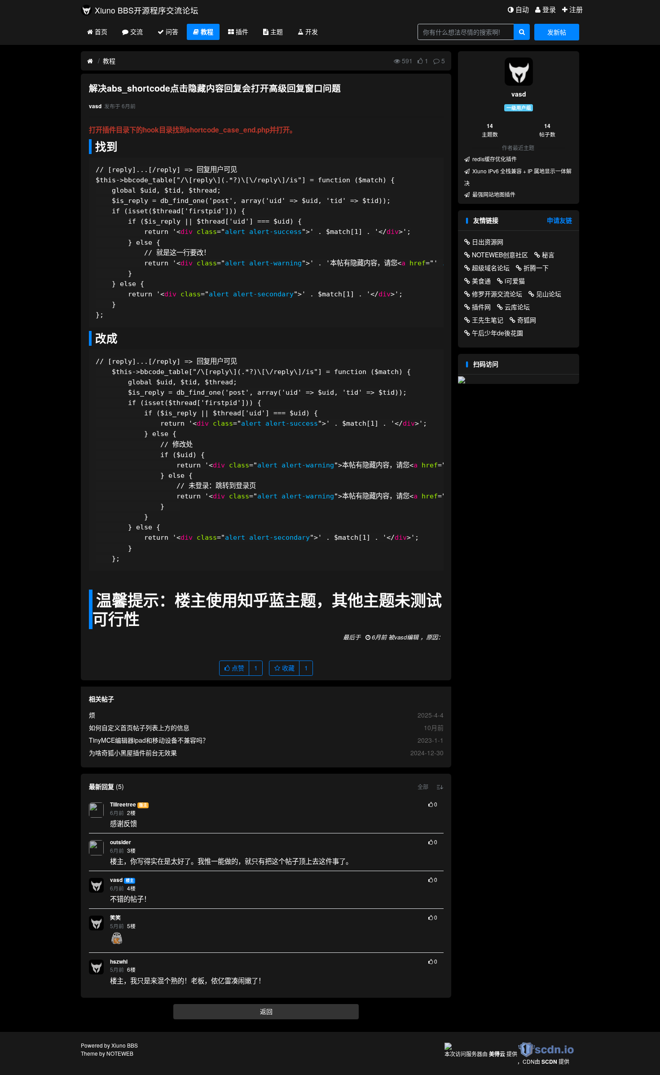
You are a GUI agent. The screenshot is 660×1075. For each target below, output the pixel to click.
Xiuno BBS (124, 1045)
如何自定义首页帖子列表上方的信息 (139, 727)
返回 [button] (266, 1011)
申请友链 (559, 220)
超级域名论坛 (491, 267)
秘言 (548, 254)
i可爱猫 (515, 280)
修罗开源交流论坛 (497, 293)
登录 (549, 9)
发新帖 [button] (556, 31)
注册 (576, 9)
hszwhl (119, 961)
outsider (120, 842)
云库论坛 (517, 306)
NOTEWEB (119, 1053)
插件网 (481, 306)
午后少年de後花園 (497, 332)
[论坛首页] (90, 61)
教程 (207, 31)
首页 (101, 31)
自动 (522, 9)
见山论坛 (548, 293)
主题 (276, 31)
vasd (116, 880)
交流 (136, 31)
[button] (423, 787)
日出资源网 (487, 241)
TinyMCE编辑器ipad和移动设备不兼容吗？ (149, 740)
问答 (172, 31)
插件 (242, 31)
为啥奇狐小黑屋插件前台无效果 (133, 752)
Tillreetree (123, 804)
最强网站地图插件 (493, 194)
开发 (311, 31)
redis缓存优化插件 (494, 159)
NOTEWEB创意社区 (500, 254)
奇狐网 (526, 319)
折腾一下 (536, 267)
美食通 (481, 280)
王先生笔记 (487, 319)
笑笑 (115, 917)
